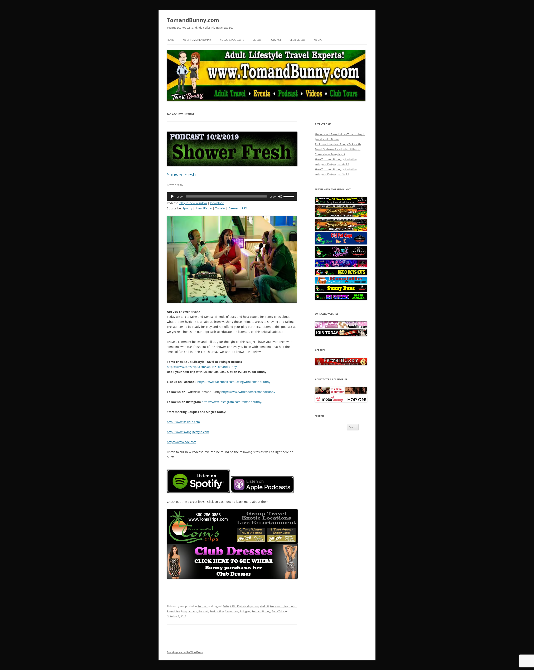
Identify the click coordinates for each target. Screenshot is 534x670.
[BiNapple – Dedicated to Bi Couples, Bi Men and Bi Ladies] (341, 266)
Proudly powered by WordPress (185, 652)
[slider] (289, 196)
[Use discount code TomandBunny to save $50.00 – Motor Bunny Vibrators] (341, 401)
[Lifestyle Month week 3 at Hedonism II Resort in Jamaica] (341, 230)
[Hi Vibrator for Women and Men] (341, 392)
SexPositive (217, 611)
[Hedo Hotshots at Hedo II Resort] (341, 274)
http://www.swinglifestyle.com (188, 432)
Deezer (233, 208)
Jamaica (192, 611)
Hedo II (264, 606)
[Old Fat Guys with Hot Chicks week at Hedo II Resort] (341, 243)
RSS (244, 208)
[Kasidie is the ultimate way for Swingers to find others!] (341, 327)
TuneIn (220, 208)
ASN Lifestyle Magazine (244, 606)
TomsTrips (278, 611)
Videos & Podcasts (231, 40)
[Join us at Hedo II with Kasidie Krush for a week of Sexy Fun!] (341, 282)
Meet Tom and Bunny (197, 40)
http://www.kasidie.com (183, 422)
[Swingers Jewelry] (341, 364)
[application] (232, 196)
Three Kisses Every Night (330, 154)
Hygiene (181, 611)
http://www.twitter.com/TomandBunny (248, 392)
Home (170, 40)
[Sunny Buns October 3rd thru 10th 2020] (341, 291)
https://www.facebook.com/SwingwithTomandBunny (233, 382)
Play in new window (193, 203)
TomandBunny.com (193, 20)
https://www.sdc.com (181, 442)
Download (217, 203)
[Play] (172, 196)
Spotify (187, 208)
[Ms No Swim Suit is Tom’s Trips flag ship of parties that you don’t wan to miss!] (341, 257)
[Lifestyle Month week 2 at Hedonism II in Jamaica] (341, 216)
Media (318, 40)
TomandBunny (261, 611)
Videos (257, 40)
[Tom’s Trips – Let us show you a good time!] (341, 202)
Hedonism (276, 606)
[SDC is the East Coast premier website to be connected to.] (341, 335)
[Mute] (280, 196)
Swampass (231, 611)
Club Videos (297, 40)
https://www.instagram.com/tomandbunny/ (232, 402)
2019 (226, 606)
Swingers (245, 611)
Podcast (275, 40)
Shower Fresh (181, 174)
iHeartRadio (203, 208)
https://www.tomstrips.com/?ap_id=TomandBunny (202, 367)
